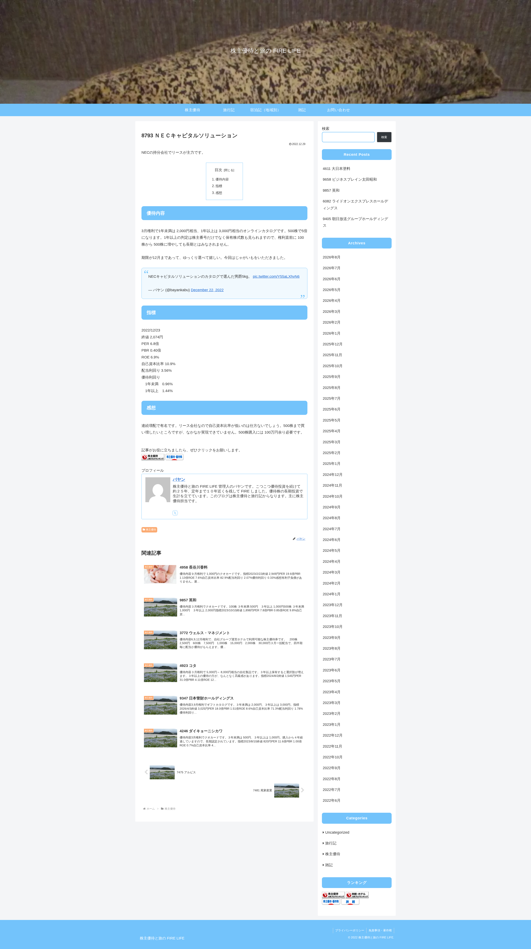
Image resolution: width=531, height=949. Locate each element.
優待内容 (222, 179)
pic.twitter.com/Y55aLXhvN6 (276, 276)
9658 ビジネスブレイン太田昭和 (350, 179)
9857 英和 (331, 190)
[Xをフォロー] (175, 513)
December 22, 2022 (207, 290)
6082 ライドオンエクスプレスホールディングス (355, 204)
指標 (219, 186)
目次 (218, 170)
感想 (219, 193)
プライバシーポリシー (349, 930)
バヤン (179, 479)
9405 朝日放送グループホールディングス (355, 222)
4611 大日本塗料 (336, 169)
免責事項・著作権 (380, 930)
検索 (325, 129)
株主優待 (151, 529)
